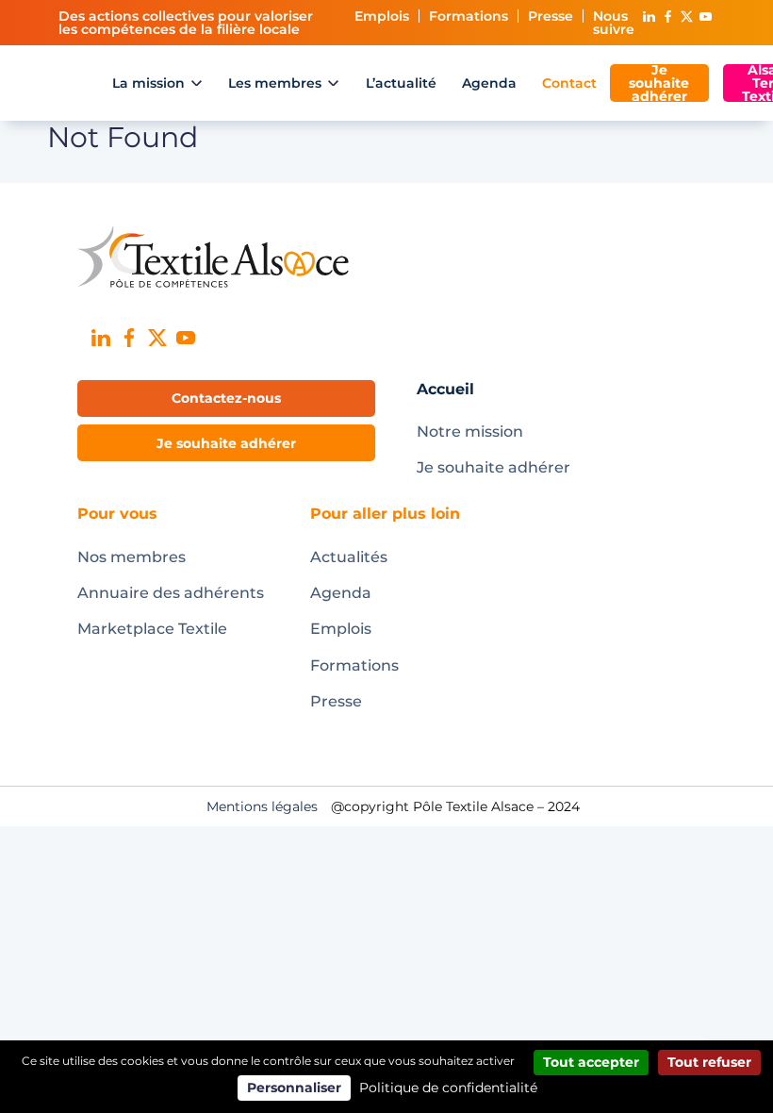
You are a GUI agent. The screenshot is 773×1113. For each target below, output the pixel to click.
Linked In (648, 16)
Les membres (274, 83)
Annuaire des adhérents (170, 593)
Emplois (381, 16)
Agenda (489, 83)
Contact (569, 83)
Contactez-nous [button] (226, 398)
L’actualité (401, 83)
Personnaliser (294, 1087)
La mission (148, 83)
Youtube (705, 16)
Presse (550, 16)
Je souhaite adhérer (659, 83)
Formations (468, 16)
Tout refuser (709, 1062)
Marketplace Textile (152, 629)
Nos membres (131, 557)
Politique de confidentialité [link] (448, 1087)
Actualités (348, 557)
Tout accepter (591, 1062)
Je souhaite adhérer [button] (226, 443)
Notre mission (470, 431)
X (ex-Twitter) (686, 16)
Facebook (667, 16)
